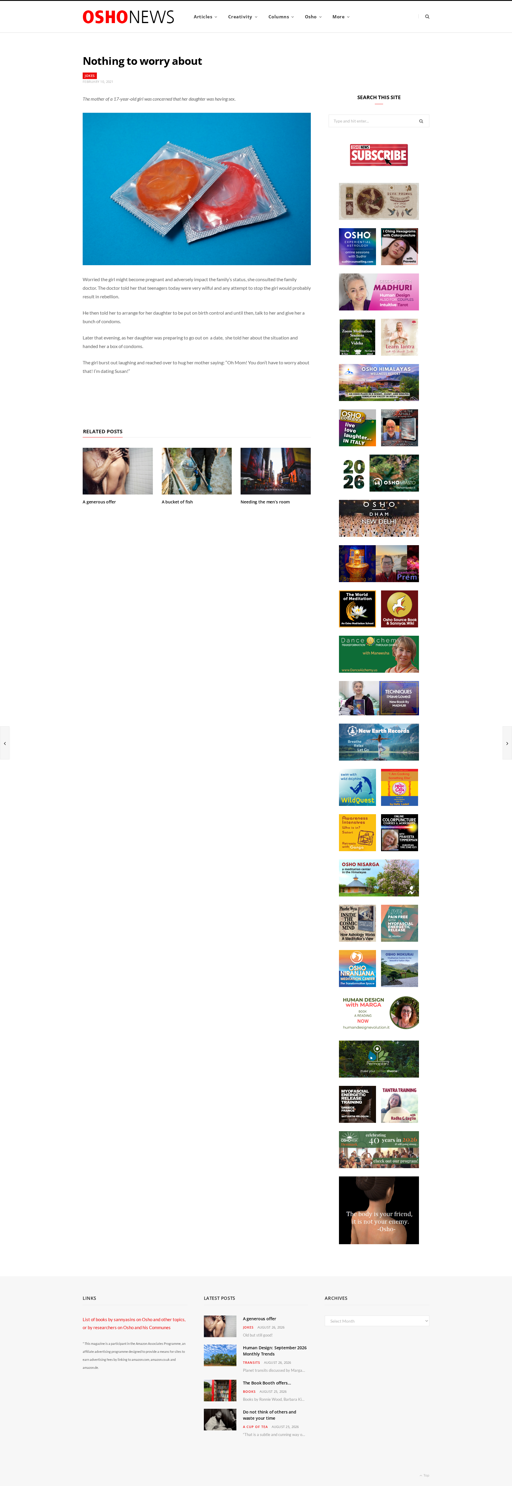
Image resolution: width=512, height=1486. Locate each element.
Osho (311, 17)
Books (249, 1391)
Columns (278, 17)
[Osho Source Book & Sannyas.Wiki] (399, 625)
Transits (251, 1362)
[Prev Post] (4, 742)
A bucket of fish (177, 502)
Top (426, 1475)
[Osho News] (129, 16)
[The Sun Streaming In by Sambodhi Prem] (379, 580)
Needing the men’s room (265, 502)
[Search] (423, 16)
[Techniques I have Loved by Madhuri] (379, 713)
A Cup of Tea (255, 1426)
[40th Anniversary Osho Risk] (379, 1166)
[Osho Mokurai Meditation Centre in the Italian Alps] (399, 985)
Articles (203, 17)
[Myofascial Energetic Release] (399, 940)
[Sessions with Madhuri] (379, 308)
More (338, 17)
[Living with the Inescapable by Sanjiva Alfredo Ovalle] (399, 444)
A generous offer (99, 502)
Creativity (240, 17)
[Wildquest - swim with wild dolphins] (357, 804)
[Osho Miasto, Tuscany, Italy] (379, 489)
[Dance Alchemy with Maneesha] (379, 671)
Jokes (90, 75)
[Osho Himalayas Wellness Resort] (379, 399)
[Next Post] (507, 742)
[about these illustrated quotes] (379, 1242)
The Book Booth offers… (267, 1383)
